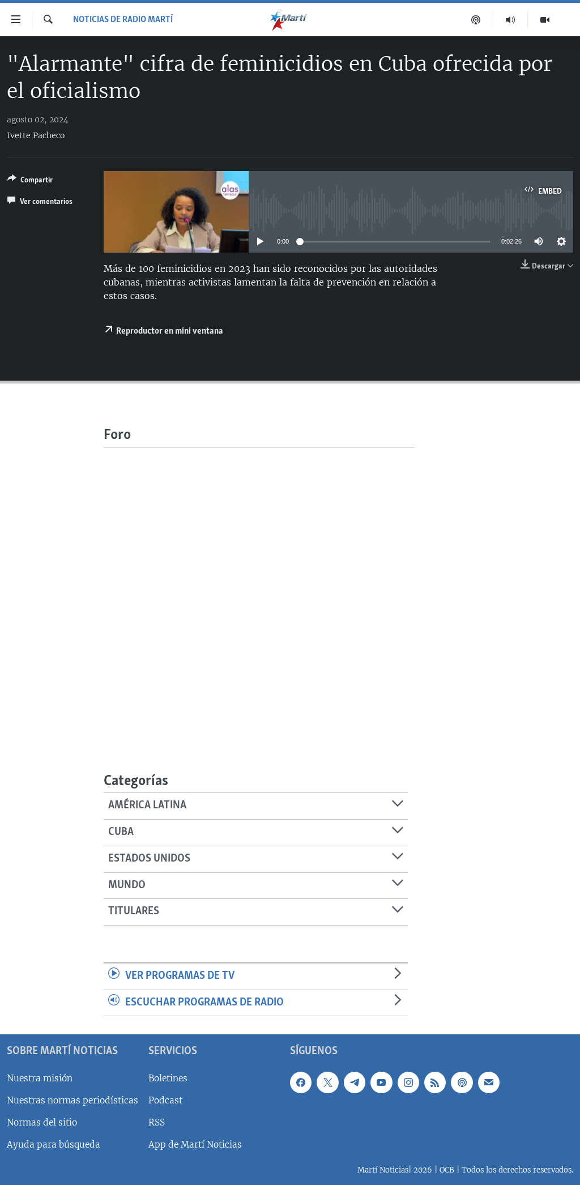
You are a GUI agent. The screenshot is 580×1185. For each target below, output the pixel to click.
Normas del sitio (42, 1122)
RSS (156, 1122)
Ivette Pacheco (36, 135)
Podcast (165, 1100)
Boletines (167, 1078)
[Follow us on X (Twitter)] (327, 1082)
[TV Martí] (545, 19)
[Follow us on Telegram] (354, 1082)
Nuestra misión (39, 1078)
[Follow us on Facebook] (301, 1082)
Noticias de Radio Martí (123, 19)
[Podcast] (476, 19)
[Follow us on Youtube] (381, 1082)
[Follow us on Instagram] (408, 1082)
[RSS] (435, 1082)
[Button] (30, 182)
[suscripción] (489, 1082)
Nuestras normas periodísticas (72, 1100)
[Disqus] (259, 589)
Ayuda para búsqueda (53, 1144)
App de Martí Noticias (195, 1144)
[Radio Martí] (510, 19)
